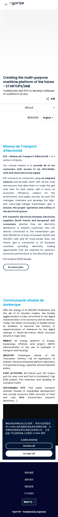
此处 (8, 433)
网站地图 (29, 472)
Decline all (29, 445)
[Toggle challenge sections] (29, 107)
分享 (50, 98)
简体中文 (28, 501)
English (47, 117)
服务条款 (29, 479)
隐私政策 (29, 486)
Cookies (29, 493)
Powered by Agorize (34, 511)
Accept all (29, 453)
